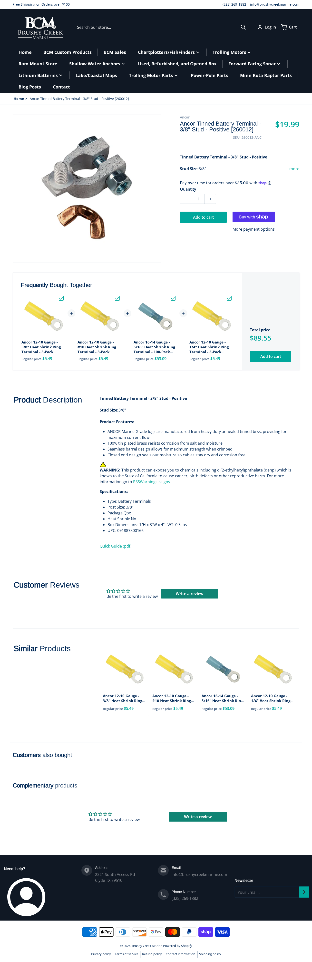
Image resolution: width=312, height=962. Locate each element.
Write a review (190, 593)
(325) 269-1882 (234, 4)
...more (292, 168)
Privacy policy (101, 954)
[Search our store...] (243, 27)
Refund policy (152, 954)
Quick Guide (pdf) (115, 546)
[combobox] (161, 27)
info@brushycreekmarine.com (274, 4)
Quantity (188, 189)
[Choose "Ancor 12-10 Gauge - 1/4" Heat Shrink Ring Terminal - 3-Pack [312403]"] (229, 298)
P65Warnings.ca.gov (151, 481)
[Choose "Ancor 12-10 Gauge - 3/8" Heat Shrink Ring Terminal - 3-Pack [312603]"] (61, 298)
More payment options (254, 229)
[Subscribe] (304, 892)
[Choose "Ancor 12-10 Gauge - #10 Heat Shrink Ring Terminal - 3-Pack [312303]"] (117, 298)
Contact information (180, 954)
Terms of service (126, 954)
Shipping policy (210, 954)
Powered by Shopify (177, 945)
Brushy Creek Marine (147, 945)
